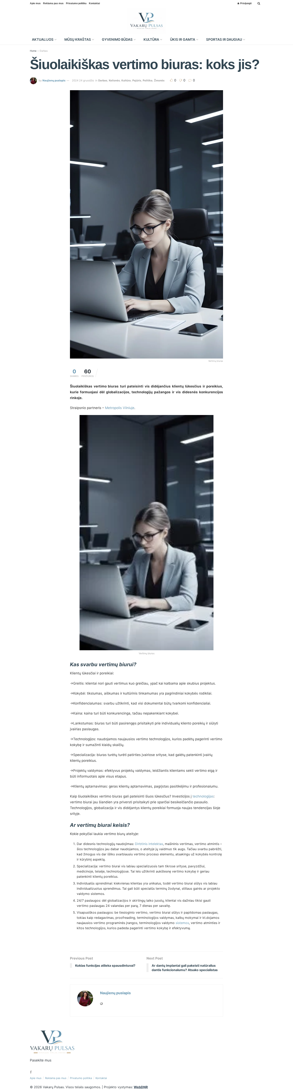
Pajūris (136, 80)
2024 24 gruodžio (83, 80)
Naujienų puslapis (53, 80)
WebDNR (141, 1087)
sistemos (182, 923)
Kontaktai (94, 3)
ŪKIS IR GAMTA (182, 40)
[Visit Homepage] (146, 21)
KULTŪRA (151, 40)
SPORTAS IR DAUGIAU (224, 40)
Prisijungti (246, 3)
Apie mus (35, 3)
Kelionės (114, 80)
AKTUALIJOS (42, 40)
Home (33, 50)
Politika (147, 80)
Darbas (44, 50)
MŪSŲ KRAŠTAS (77, 40)
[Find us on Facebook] (31, 1072)
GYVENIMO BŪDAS (117, 40)
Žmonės (159, 80)
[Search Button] (259, 3)
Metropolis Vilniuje (119, 408)
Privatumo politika (76, 3)
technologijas (203, 796)
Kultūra (126, 80)
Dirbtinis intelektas (149, 844)
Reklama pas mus (53, 3)
